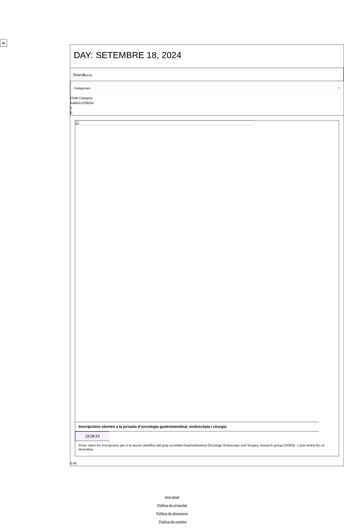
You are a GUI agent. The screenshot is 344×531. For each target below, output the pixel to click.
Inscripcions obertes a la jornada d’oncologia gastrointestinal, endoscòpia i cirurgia (153, 427)
